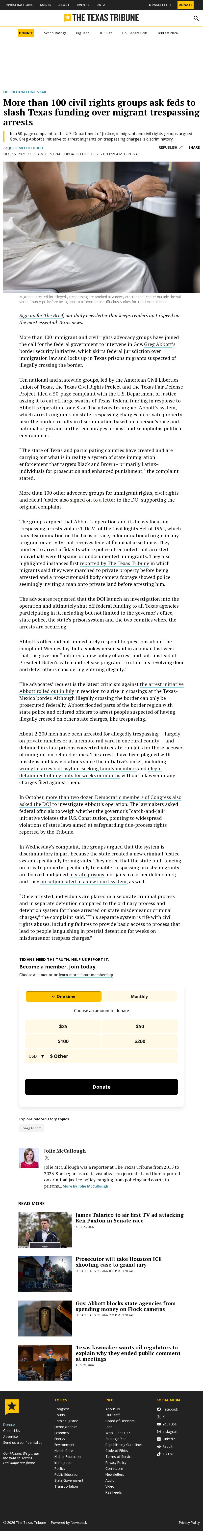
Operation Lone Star (24, 91)
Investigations (19, 5)
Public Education (66, 1474)
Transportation (66, 1486)
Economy (61, 1432)
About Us (112, 1409)
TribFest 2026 (167, 33)
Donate (185, 5)
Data (101, 5)
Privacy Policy (115, 1462)
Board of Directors (120, 1420)
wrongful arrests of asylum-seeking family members (78, 768)
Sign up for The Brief (41, 315)
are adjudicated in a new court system (83, 881)
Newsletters (160, 5)
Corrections (114, 1468)
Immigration (64, 1462)
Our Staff (112, 1415)
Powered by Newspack (69, 1522)
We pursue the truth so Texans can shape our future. (21, 1458)
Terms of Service (118, 1456)
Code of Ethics (116, 1450)
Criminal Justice (66, 1420)
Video (109, 1486)
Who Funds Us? (117, 1432)
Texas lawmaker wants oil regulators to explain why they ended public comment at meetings (128, 1353)
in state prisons (86, 874)
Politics (59, 1468)
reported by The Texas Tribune (114, 563)
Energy (59, 1438)
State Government (68, 1480)
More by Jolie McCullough (85, 1186)
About (64, 5)
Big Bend (83, 33)
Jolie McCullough (26, 147)
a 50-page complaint (72, 393)
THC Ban (106, 33)
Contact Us (11, 1430)
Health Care (63, 1450)
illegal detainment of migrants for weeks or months (90, 772)
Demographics (65, 1426)
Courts (59, 1415)
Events (83, 5)
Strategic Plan (116, 1438)
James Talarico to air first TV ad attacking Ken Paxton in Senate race (130, 1217)
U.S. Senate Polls (135, 33)
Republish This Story (170, 147)
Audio (110, 1480)
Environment (64, 1444)
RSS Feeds (113, 1492)
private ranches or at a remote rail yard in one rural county (92, 740)
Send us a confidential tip (23, 1442)
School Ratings (55, 33)
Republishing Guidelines (124, 1444)
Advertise (10, 1436)
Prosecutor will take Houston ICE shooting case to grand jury (118, 1261)
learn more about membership (86, 974)
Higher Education (67, 1456)
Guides (45, 5)
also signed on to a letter (87, 499)
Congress (62, 1409)
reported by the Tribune (46, 831)
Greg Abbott (158, 344)
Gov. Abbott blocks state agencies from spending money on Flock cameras (126, 1306)
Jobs (108, 1426)
